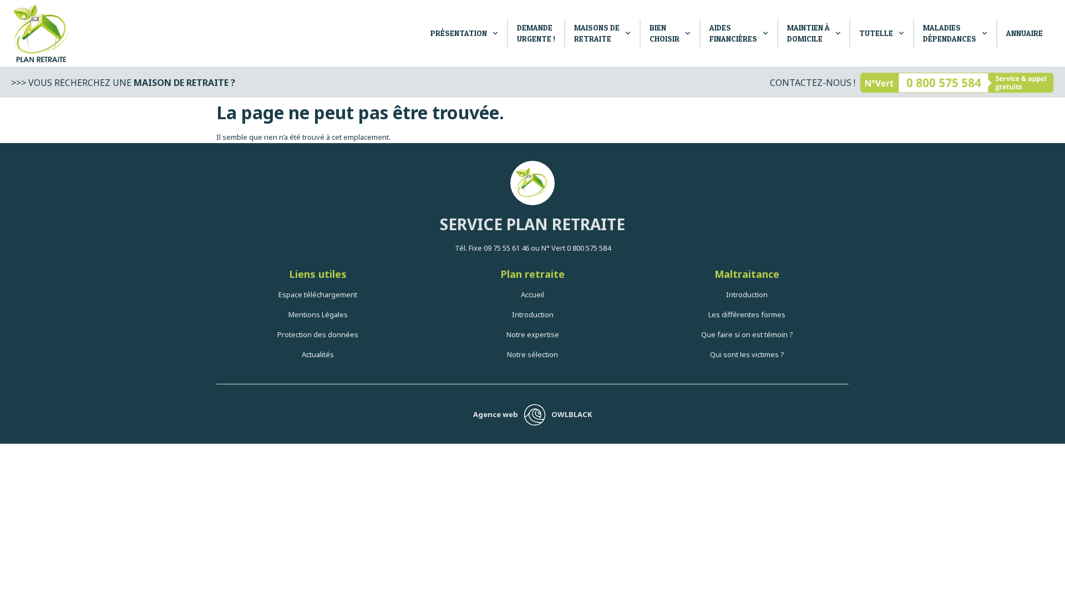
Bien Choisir (664, 33)
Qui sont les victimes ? (747, 354)
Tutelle (876, 33)
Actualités (318, 354)
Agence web (495, 414)
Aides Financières (733, 33)
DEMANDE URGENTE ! (536, 33)
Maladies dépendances (949, 33)
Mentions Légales (318, 314)
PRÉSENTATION (458, 33)
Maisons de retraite (597, 33)
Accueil (532, 295)
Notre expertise (532, 334)
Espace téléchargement (317, 295)
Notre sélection (532, 354)
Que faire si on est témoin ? (747, 334)
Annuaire (1024, 33)
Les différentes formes (746, 314)
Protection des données (317, 334)
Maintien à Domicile (808, 33)
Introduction (533, 314)
